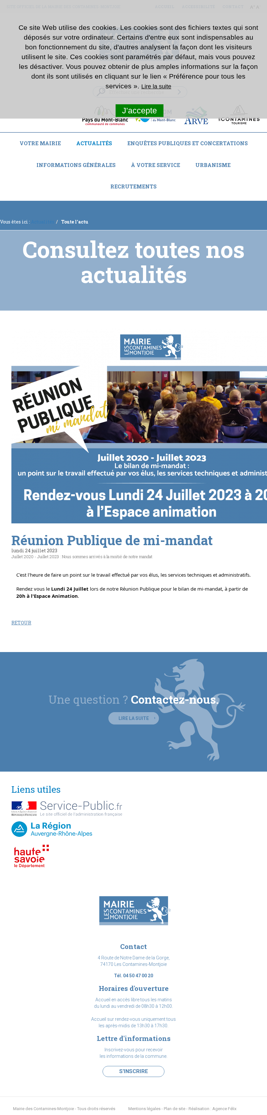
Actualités (94, 143)
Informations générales (76, 164)
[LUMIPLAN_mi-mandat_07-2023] (133, 425)
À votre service (155, 164)
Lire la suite (134, 718)
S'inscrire (133, 1071)
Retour (21, 623)
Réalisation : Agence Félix (212, 1108)
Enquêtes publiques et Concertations (187, 143)
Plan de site (174, 1108)
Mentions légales (144, 1108)
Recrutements (133, 186)
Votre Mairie (40, 143)
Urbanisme (213, 164)
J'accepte (139, 110)
